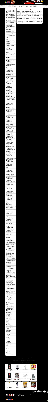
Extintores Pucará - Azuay (9, 65)
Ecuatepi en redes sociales (9, 298)
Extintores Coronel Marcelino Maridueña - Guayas (10, 149)
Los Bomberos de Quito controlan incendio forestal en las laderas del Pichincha (10, 14)
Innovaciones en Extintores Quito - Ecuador (10, 10)
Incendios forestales (8, 318)
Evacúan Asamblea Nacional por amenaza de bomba (10, 53)
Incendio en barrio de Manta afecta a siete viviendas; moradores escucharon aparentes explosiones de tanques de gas (10, 20)
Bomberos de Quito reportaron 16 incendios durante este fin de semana (10, 19)
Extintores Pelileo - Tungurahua (9, 171)
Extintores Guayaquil (8, 346)
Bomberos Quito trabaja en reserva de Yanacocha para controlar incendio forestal (10, 27)
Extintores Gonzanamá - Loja (9, 83)
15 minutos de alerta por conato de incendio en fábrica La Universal (10, 271)
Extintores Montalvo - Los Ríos (9, 177)
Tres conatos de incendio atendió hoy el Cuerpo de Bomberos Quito (10, 267)
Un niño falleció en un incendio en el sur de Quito (10, 258)
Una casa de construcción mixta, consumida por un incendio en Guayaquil (10, 250)
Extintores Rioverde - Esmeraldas (9, 111)
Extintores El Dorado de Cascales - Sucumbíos (9, 93)
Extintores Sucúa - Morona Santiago (10, 155)
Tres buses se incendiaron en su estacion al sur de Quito (10, 26)
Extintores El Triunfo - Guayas (9, 208)
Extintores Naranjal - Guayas (9, 199)
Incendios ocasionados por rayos (9, 327)
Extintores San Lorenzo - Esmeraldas (10, 196)
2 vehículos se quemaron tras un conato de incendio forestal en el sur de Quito (10, 266)
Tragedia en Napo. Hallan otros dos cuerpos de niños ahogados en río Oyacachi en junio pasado (10, 264)
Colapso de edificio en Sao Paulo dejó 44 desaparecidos (10, 49)
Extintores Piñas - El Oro (8, 183)
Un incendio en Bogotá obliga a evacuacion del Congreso (10, 276)
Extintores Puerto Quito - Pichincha (9, 107)
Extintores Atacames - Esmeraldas (9, 184)
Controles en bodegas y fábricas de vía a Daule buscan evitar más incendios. (10, 306)
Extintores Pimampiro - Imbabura (9, 130)
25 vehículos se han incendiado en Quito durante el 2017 (10, 249)
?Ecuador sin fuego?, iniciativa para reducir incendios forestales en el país (10, 45)
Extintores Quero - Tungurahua (9, 104)
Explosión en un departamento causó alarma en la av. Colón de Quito (10, 312)
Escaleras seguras (8, 331)
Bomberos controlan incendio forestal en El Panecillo (10, 37)
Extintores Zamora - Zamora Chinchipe (10, 175)
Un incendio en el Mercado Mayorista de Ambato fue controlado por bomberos (10, 253)
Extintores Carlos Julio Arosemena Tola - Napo (10, 67)
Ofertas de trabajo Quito (8, 333)
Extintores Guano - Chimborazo (9, 154)
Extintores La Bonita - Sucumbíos (9, 58)
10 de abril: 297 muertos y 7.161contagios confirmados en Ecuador (10, 30)
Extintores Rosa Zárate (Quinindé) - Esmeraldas (10, 202)
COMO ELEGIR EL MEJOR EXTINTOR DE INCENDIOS (10, 348)
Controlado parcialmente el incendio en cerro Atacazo (11, 44)
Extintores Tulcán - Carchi (9, 223)
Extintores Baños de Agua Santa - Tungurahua (9, 178)
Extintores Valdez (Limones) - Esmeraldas (10, 131)
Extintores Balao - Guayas (9, 165)
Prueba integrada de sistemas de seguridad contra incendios (10, 319)
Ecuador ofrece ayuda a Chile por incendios (10, 256)
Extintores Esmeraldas (8, 231)
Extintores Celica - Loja (8, 123)
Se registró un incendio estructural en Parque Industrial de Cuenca (11, 242)
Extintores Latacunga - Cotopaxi (9, 224)
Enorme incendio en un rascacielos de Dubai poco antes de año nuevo (10, 277)
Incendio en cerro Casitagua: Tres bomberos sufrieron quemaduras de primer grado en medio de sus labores (10, 34)
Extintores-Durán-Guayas (8, 235)
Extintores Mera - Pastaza (9, 61)
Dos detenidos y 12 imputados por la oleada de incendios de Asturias (10, 275)
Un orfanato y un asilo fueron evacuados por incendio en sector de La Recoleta (10, 246)
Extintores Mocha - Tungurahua (9, 74)
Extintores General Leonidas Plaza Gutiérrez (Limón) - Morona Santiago (10, 114)
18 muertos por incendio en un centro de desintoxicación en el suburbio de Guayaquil (10, 40)
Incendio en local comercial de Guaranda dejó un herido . (10, 52)
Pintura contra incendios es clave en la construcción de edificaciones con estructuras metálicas (11, 304)
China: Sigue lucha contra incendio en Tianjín (10, 296)
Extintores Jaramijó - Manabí (9, 187)
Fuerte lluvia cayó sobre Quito (9, 317)
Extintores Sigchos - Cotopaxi (9, 91)
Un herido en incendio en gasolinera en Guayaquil (10, 261)
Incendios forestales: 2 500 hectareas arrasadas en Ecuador (10, 354)
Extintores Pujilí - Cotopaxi (9, 170)
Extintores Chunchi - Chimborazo (9, 117)
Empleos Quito (7, 335)
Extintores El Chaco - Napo (9, 120)
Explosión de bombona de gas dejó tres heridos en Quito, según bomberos (10, 309)
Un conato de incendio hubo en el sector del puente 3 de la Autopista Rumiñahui (10, 268)
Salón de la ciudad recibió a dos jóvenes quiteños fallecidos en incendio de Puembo (10, 291)
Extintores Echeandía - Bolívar (9, 140)
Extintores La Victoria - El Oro (9, 73)
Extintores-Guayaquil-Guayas (9, 239)
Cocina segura (7, 320)
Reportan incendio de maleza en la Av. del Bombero (10, 54)
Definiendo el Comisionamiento (9, 325)
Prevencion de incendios (8, 353)
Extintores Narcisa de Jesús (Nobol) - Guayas (11, 158)
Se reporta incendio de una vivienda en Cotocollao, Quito (10, 48)
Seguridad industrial (8, 344)
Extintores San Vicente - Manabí (9, 168)
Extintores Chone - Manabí (9, 222)
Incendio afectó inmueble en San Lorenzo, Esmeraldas (10, 47)
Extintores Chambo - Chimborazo (9, 125)
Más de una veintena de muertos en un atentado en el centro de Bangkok (10, 294)
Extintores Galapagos (8, 262)
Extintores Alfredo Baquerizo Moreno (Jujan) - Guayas (11, 159)
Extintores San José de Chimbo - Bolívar (10, 124)
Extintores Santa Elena (8, 214)
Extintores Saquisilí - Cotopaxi (9, 150)
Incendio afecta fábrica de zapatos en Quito (10, 240)
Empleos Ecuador (8, 338)
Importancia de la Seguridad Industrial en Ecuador (10, 350)
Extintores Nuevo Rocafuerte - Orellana (10, 75)
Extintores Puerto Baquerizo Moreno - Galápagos (10, 146)
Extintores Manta (8, 341)
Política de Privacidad (8, 397)
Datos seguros (7, 321)
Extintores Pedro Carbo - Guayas (9, 191)
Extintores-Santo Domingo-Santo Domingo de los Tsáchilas (10, 237)
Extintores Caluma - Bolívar (9, 143)
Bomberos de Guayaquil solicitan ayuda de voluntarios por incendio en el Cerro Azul (10, 260)
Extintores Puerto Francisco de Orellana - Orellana (10, 216)
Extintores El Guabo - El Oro (9, 194)
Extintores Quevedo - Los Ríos (9, 230)
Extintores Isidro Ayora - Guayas (9, 137)
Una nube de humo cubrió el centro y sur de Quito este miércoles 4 (10, 257)
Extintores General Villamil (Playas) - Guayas (10, 206)
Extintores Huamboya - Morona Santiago (10, 64)
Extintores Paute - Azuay (8, 151)
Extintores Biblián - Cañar (9, 134)
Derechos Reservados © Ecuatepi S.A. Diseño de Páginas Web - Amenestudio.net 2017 (34, 396)
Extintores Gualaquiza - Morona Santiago (10, 152)
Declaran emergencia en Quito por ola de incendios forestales (10, 290)
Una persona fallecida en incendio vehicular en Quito (10, 39)
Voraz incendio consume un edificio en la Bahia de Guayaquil (10, 17)
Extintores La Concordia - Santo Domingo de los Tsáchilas (10, 203)
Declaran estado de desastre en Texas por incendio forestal (10, 286)
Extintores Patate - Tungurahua (9, 96)
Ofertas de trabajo (8, 334)
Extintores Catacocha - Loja (9, 145)
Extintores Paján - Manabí (9, 148)
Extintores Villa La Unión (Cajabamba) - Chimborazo (10, 101)
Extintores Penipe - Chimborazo (9, 70)
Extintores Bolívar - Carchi (9, 106)
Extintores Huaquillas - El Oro (9, 219)
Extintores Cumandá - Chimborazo (9, 161)
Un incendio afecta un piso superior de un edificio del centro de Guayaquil (10, 24)
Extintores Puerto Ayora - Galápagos (10, 174)
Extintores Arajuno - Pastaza (9, 79)
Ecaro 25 (7, 13)
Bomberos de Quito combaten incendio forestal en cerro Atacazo (10, 252)
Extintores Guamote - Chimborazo (9, 103)
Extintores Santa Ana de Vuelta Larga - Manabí (10, 167)
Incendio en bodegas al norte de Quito (10, 313)
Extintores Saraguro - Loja (9, 121)
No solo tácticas (8, 315)
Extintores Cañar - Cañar (8, 180)
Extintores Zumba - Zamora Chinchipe (10, 110)
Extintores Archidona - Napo (9, 133)
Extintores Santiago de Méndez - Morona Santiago (10, 99)
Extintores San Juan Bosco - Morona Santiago (10, 82)
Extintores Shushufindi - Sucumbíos (10, 185)
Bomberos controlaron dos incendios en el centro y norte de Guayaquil (10, 25)
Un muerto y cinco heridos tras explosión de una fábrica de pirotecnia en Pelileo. (10, 244)
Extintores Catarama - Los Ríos (9, 142)
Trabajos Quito (7, 337)
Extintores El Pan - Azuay (8, 57)
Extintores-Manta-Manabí (8, 234)
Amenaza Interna (8, 302)
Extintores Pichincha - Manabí (9, 118)
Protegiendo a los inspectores (9, 329)
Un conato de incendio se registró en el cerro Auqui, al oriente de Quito (10, 248)
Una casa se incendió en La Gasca (9, 282)
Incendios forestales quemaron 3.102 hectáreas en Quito (10, 287)
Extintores (7, 345)
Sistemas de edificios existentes (9, 308)
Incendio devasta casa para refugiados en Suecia (10, 284)
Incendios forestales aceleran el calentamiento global (9, 330)
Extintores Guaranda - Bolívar (9, 198)
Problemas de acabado (8, 299)
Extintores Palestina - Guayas (9, 160)
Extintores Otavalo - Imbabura (9, 213)
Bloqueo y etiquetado (8, 324)
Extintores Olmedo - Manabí (9, 95)
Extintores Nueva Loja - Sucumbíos (9, 220)
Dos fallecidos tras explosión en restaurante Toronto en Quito (10, 241)
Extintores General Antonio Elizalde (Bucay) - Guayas (10, 138)
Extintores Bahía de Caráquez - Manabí (10, 192)
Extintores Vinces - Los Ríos (9, 204)
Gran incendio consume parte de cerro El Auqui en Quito (10, 288)
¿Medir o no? (7, 328)
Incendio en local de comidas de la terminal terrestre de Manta (10, 41)
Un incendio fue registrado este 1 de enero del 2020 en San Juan (10, 35)
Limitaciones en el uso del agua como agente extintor (11, 352)
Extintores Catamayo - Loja (9, 195)
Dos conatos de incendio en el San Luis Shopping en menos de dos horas (10, 254)
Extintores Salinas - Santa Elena (9, 207)
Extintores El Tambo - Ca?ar (9, 127)
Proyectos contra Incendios (9, 281)
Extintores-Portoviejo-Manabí (9, 233)
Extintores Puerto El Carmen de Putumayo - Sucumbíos (10, 97)
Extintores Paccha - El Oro (9, 87)
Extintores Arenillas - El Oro (9, 188)
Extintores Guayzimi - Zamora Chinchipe (10, 89)
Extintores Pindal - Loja (8, 90)
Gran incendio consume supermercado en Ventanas (10, 310)
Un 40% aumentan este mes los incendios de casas (11, 279)
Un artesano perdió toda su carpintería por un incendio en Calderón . (11, 270)
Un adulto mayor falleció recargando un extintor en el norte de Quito (10, 283)
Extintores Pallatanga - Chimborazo (10, 116)
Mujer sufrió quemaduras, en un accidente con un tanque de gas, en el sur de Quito (10, 280)
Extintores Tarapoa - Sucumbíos (9, 78)
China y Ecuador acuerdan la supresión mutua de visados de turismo (10, 314)
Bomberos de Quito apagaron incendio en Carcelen (10, 15)
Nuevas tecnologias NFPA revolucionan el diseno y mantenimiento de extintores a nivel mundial (10, 12)
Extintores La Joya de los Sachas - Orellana (10, 173)
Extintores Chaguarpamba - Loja (9, 71)
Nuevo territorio (7, 323)
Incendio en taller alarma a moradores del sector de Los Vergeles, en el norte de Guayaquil (10, 22)
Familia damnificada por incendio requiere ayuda (10, 307)
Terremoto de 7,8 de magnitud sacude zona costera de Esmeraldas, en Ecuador (10, 272)
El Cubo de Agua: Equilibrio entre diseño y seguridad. (10, 297)
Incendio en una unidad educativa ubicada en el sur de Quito (10, 31)
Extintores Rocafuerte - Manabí (9, 164)
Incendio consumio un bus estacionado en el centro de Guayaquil (10, 43)
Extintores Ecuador (8, 351)
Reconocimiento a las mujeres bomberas (10, 255)
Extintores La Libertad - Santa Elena (10, 227)
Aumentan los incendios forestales (9, 16)
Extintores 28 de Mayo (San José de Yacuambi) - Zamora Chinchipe (10, 81)
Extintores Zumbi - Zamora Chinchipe (10, 98)
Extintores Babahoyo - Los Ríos (9, 226)
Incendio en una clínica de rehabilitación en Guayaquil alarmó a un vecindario (10, 274)
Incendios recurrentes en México (9, 292)
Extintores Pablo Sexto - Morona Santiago (10, 60)
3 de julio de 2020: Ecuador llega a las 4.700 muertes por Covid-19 (10, 29)
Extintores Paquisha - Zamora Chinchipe (10, 68)
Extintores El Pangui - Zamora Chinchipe (10, 108)
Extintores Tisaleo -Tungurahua (9, 77)
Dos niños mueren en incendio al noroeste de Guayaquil (10, 245)
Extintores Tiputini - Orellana (9, 56)
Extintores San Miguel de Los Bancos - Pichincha (10, 128)
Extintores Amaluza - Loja (8, 86)
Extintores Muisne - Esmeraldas (9, 136)
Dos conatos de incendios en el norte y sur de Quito (10, 50)
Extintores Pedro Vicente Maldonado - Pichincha (10, 135)
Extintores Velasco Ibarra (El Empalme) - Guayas (10, 210)
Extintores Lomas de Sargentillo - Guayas (10, 181)
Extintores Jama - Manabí (8, 139)
